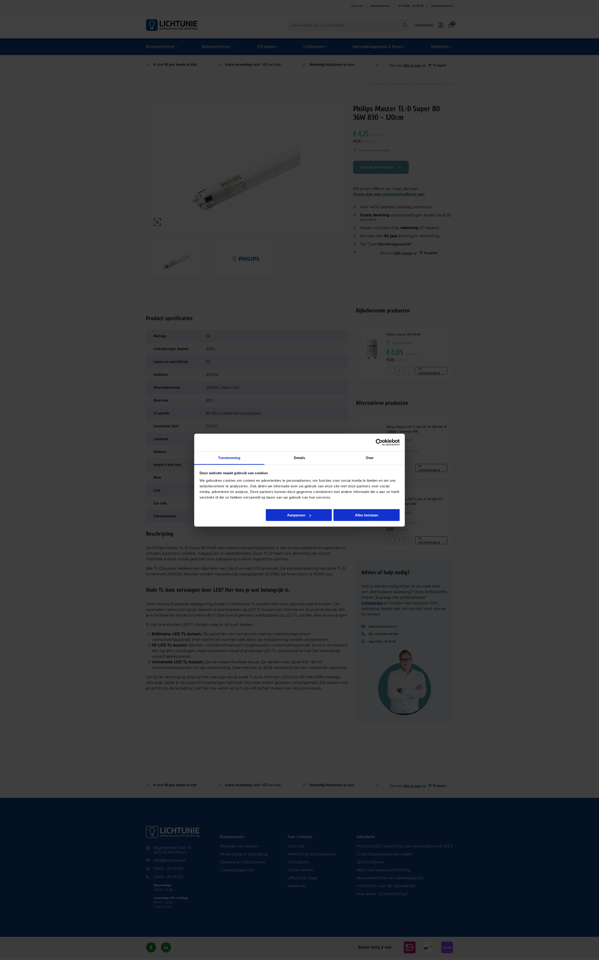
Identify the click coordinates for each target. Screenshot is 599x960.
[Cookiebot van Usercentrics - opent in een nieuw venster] (379, 442)
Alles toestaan (366, 515)
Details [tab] (299, 458)
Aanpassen (296, 515)
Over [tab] (370, 458)
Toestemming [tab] (229, 458)
